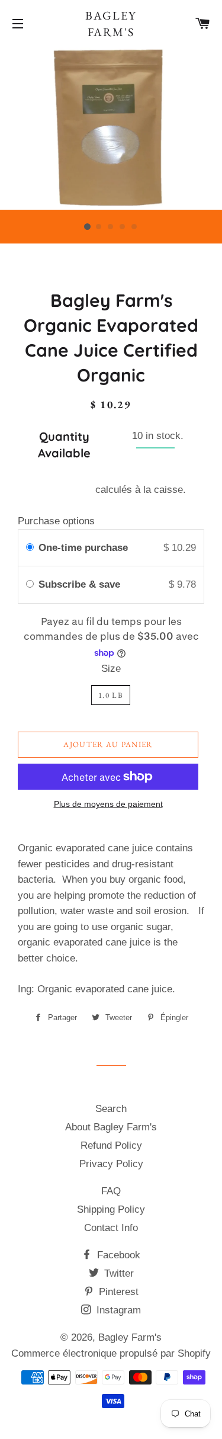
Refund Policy (111, 1145)
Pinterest (117, 1291)
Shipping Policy (111, 1209)
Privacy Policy (111, 1163)
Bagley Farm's (111, 24)
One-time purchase (83, 547)
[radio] (30, 548)
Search (111, 1108)
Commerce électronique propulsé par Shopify (111, 1353)
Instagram (117, 1310)
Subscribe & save (80, 584)
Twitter (117, 1273)
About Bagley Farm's (111, 1127)
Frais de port (64, 489)
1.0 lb (110, 695)
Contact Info (111, 1227)
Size (111, 668)
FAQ (111, 1191)
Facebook (117, 1255)
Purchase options (56, 521)
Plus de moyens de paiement (108, 804)
